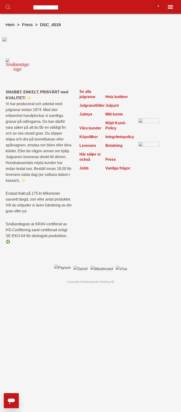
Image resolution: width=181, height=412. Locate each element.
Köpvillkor (88, 137)
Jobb (84, 168)
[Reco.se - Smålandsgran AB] (149, 129)
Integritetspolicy (119, 137)
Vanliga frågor (117, 168)
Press (27, 24)
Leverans (87, 146)
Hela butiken (116, 97)
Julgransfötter (92, 105)
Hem (10, 24)
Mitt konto (114, 114)
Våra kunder (90, 128)
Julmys (85, 114)
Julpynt (112, 105)
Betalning (114, 146)
